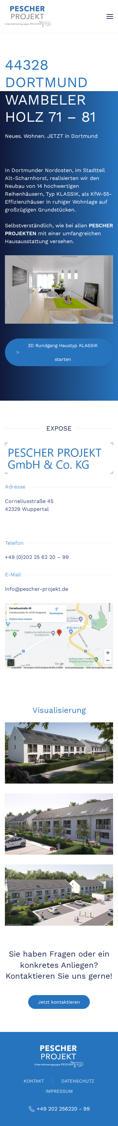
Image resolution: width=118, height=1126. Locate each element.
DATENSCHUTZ (77, 1081)
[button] (110, 16)
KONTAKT (34, 1081)
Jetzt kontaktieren (59, 1002)
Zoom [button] (59, 753)
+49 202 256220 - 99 (63, 1109)
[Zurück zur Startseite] (28, 16)
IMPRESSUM (59, 1091)
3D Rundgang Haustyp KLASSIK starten (63, 352)
